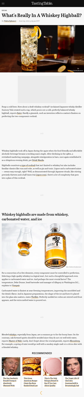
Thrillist (34, 296)
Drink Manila (38, 160)
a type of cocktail (27, 165)
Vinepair (15, 285)
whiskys (12, 334)
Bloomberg (75, 340)
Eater (19, 113)
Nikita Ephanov (10, 21)
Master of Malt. (15, 340)
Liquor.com (41, 174)
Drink (4, 10)
